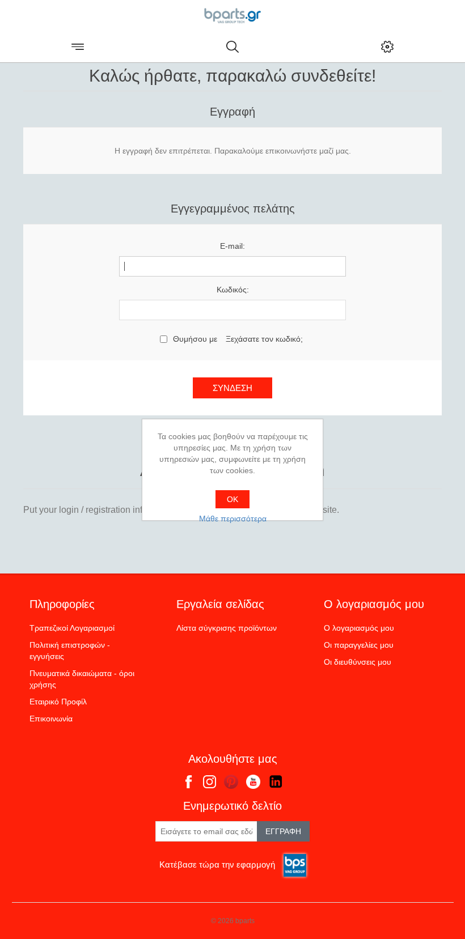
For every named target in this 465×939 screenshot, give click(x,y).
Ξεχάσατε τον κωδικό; (264, 338)
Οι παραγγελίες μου (359, 644)
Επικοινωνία (51, 718)
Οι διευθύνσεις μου (357, 661)
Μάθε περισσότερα (233, 518)
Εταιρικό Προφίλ (58, 701)
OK (232, 499)
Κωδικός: (233, 289)
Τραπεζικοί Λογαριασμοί (72, 627)
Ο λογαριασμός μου (359, 627)
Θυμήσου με (195, 338)
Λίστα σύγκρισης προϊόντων (226, 627)
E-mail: (232, 245)
